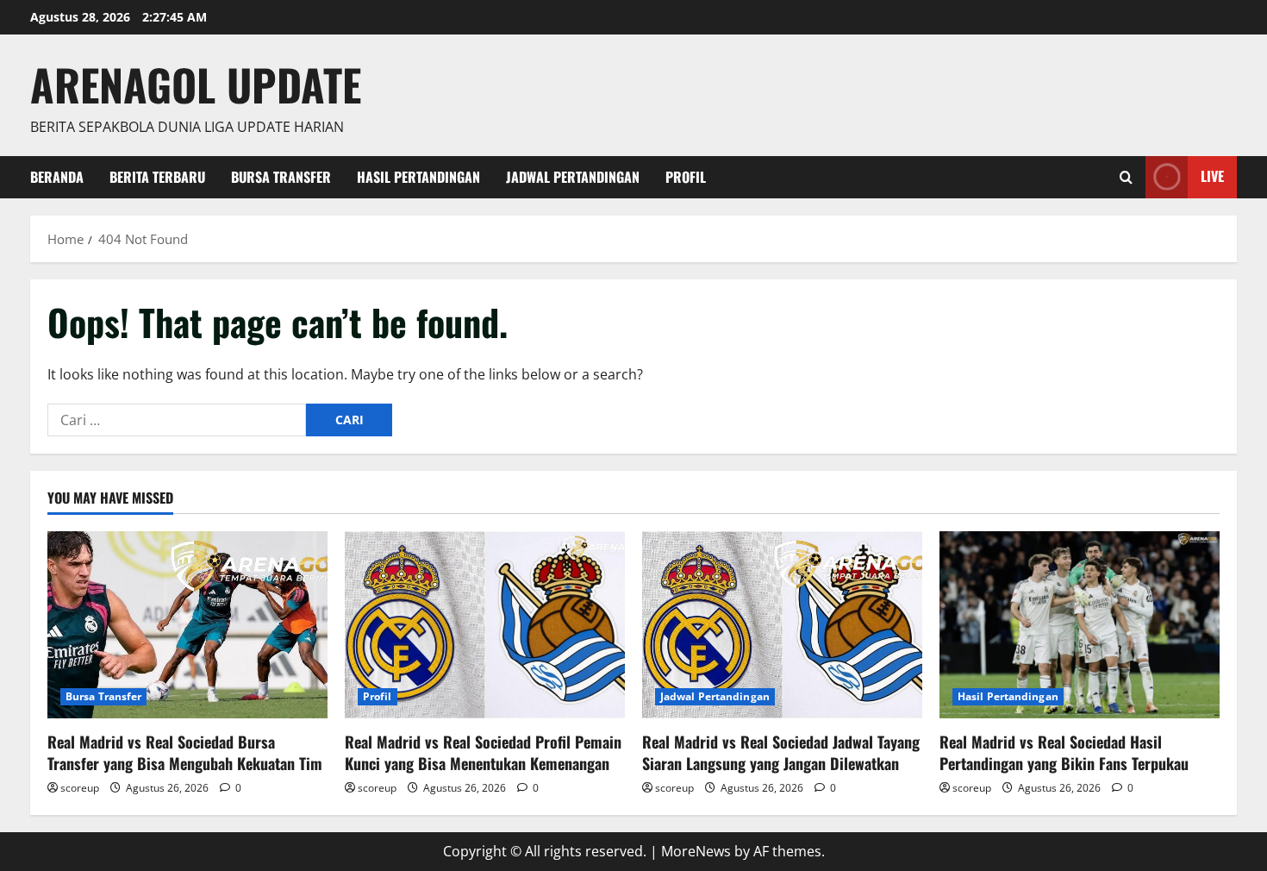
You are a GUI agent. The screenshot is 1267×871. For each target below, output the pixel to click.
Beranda (57, 176)
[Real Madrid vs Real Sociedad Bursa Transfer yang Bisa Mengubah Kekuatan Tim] (187, 624)
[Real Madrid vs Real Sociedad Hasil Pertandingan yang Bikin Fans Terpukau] (1079, 624)
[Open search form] (1126, 177)
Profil (685, 176)
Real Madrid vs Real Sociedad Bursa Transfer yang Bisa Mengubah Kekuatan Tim (184, 752)
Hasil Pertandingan (418, 176)
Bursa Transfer (281, 176)
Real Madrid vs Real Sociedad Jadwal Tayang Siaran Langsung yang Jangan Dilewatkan (781, 752)
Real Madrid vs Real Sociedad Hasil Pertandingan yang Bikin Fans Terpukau (1064, 752)
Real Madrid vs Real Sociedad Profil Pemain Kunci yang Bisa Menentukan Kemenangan (483, 752)
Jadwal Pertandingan (573, 176)
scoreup (79, 787)
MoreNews (696, 851)
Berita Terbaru (157, 176)
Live (1212, 176)
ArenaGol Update (195, 84)
